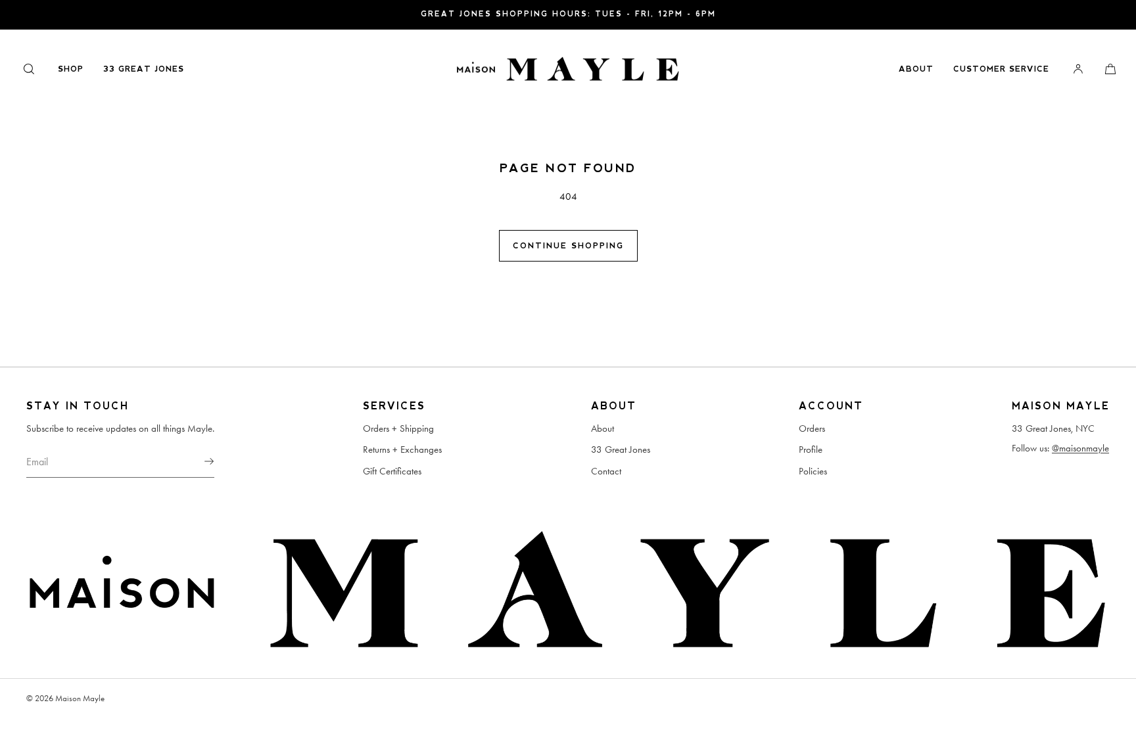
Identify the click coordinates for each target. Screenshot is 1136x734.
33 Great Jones (143, 69)
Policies (813, 471)
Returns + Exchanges (402, 449)
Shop (70, 69)
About (916, 69)
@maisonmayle (1080, 448)
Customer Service (1001, 69)
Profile (810, 449)
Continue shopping (568, 245)
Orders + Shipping (398, 428)
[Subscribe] (197, 461)
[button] (29, 69)
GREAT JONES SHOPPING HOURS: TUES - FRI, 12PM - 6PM (568, 14)
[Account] (1078, 69)
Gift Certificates (392, 471)
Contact (606, 471)
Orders (812, 428)
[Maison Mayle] (568, 69)
